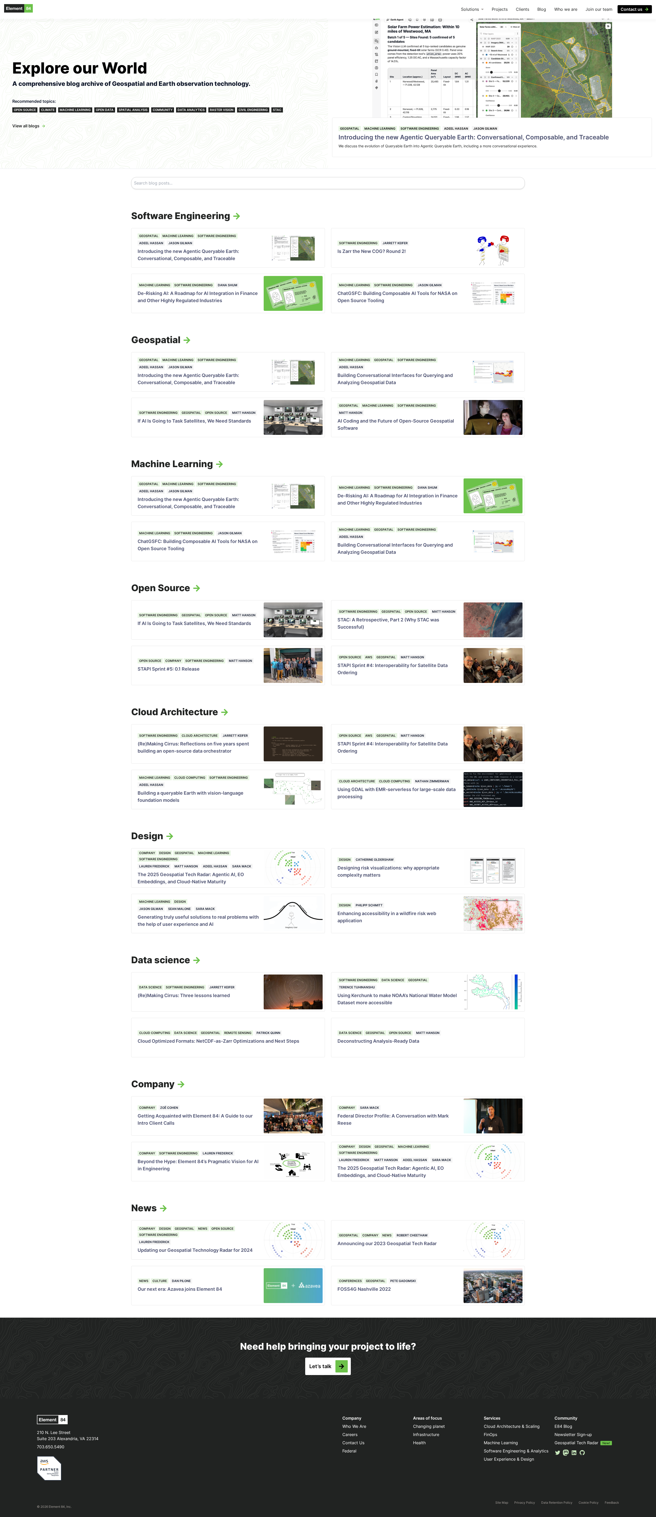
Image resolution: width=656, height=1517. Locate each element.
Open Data (105, 110)
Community (162, 110)
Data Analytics (191, 110)
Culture (159, 1281)
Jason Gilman (485, 128)
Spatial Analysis (133, 110)
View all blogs (25, 125)
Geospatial (349, 128)
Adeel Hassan (456, 128)
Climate (48, 110)
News (202, 1229)
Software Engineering (420, 128)
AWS (368, 657)
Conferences (350, 1281)
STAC (277, 110)
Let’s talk (320, 1366)
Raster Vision (221, 110)
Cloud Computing (189, 778)
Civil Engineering (253, 110)
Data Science (150, 987)
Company (173, 661)
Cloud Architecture (200, 735)
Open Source (25, 110)
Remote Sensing (237, 1033)
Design (165, 853)
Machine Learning (75, 110)
